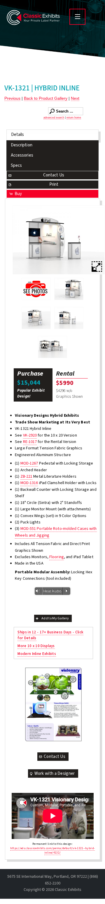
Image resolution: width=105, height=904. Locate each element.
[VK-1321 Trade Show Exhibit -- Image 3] (58, 240)
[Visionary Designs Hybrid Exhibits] (53, 704)
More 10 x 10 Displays (36, 646)
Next (75, 98)
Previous (12, 98)
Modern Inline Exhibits (37, 653)
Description (21, 145)
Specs (16, 165)
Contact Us (53, 175)
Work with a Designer (54, 773)
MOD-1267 (29, 463)
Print (54, 184)
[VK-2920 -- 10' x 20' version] (52, 347)
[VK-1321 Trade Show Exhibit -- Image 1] (68, 289)
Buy (18, 194)
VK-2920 (30, 435)
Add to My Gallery (55, 618)
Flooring (56, 557)
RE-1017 (30, 442)
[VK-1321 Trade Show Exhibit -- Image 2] (36, 318)
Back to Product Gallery (45, 98)
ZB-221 (26, 476)
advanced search (53, 117)
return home (73, 117)
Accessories (22, 155)
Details (17, 135)
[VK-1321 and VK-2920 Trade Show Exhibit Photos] (36, 288)
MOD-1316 (29, 483)
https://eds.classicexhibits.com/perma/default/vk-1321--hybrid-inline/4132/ (52, 850)
